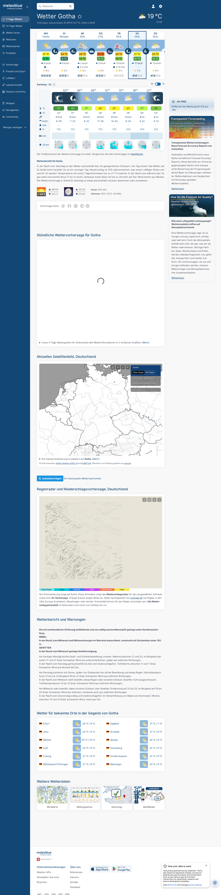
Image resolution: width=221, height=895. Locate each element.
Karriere (74, 877)
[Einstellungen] (160, 6)
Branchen (42, 882)
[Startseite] (12, 6)
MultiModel (137, 154)
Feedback (75, 887)
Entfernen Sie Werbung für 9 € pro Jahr (190, 105)
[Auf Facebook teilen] (69, 206)
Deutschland (56, 22)
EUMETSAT (86, 463)
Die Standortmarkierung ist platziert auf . (70, 459)
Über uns (75, 867)
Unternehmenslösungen (51, 867)
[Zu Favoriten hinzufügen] (80, 16)
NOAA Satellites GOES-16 (67, 463)
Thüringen (42, 22)
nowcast (127, 463)
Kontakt (74, 882)
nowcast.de (136, 597)
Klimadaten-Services (48, 877)
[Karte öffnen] (70, 6)
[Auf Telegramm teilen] (81, 206)
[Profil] (153, 6)
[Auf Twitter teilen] (75, 206)
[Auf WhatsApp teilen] (63, 206)
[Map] (100, 410)
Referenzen (76, 872)
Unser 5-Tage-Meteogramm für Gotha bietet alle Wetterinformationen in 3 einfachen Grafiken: (95, 342)
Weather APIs (44, 872)
